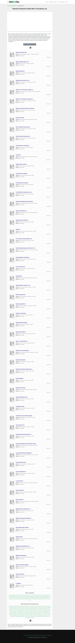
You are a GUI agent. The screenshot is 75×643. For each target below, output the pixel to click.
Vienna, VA (31, 598)
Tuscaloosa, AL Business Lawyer (14, 613)
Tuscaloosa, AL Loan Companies (36, 616)
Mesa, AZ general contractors (14, 595)
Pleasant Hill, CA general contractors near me (26, 595)
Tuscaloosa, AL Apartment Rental (14, 606)
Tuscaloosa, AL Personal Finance (14, 608)
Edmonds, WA (35, 598)
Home (47, 1)
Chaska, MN (17, 597)
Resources (47, 635)
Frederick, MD (43, 596)
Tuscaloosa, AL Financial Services (25, 616)
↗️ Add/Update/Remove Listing (29, 44)
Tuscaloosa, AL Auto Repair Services (18, 611)
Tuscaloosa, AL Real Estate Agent (39, 611)
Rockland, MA (38, 596)
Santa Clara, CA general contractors (39, 595)
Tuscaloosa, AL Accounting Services (38, 608)
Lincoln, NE (32, 597)
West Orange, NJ (37, 597)
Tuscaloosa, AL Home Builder (14, 616)
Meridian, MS (28, 597)
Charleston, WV (44, 598)
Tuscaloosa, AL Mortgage (46, 607)
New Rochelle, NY (43, 597)
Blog (59, 1)
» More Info (48, 57)
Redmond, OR (17, 598)
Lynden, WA (40, 598)
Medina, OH (48, 597)
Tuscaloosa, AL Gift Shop (38, 607)
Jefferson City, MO (22, 597)
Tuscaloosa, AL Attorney (42, 606)
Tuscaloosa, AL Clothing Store (29, 611)
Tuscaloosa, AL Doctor (20, 612)
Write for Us (38, 635)
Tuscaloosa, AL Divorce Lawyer (37, 613)
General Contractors (53, 1)
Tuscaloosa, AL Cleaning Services (25, 606)
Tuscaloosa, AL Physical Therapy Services (42, 612)
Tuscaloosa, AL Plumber (34, 606)
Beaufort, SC (27, 598)
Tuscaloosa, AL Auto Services (29, 607)
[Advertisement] (30, 21)
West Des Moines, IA (32, 596)
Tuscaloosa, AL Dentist (20, 607)
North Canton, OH (12, 598)
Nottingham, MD (48, 596)
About (66, 1)
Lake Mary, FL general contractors (23, 596)
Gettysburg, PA (22, 598)
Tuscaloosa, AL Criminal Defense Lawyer (25, 613)
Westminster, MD (12, 597)
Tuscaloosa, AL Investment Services (30, 612)
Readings (62, 1)
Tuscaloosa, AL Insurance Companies (26, 608)
